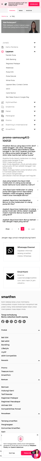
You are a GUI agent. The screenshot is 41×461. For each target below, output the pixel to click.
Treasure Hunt (7, 371)
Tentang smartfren (9, 421)
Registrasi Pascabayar (10, 401)
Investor (29, 10)
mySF (3, 352)
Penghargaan (7, 424)
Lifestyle (5, 348)
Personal (12, 10)
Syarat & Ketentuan (17, 447)
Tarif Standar (6, 394)
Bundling (5, 345)
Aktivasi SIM (6, 405)
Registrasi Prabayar (9, 398)
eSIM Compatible (8, 356)
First (8, 229)
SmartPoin (6, 375)
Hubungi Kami (7, 390)
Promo (4, 368)
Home (4, 16)
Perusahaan (5, 413)
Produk (4, 330)
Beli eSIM (5, 341)
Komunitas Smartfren (10, 428)
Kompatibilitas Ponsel (11, 409)
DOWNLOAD (34, 4)
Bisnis (21, 10)
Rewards (4, 360)
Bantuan (4, 380)
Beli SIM (4, 337)
